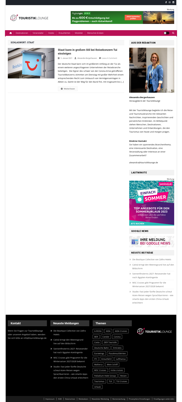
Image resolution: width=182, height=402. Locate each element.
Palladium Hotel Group (105, 375)
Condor (105, 336)
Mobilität (79, 33)
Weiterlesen (69, 88)
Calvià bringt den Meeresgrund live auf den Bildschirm (153, 266)
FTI (95, 359)
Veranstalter (38, 33)
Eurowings (99, 353)
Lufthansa (121, 359)
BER (96, 336)
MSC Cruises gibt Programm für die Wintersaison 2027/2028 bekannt (149, 284)
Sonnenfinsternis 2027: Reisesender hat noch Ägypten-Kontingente (151, 275)
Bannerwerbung (118, 399)
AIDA (108, 331)
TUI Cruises (121, 381)
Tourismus (99, 381)
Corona (117, 336)
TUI (110, 381)
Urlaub (97, 386)
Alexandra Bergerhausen (87, 58)
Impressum (50, 399)
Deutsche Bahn (101, 347)
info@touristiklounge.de (35, 338)
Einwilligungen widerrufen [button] (164, 399)
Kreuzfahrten (64, 33)
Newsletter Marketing (100, 399)
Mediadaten (83, 399)
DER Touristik (110, 342)
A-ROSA (98, 331)
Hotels (51, 33)
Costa (97, 342)
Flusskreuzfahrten (117, 353)
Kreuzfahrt (106, 359)
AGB (60, 399)
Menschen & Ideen (95, 33)
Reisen (123, 375)
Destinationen (22, 33)
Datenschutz (70, 399)
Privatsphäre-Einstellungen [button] (139, 399)
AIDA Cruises (121, 331)
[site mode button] (166, 33)
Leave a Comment (109, 58)
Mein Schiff (112, 364)
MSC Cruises (100, 370)
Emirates (117, 347)
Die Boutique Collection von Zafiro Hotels (151, 259)
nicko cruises (117, 370)
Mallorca (98, 364)
